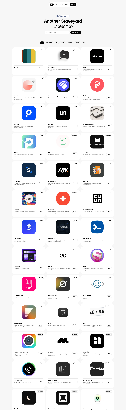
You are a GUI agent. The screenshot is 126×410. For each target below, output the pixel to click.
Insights (61, 4)
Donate (66, 4)
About (56, 4)
